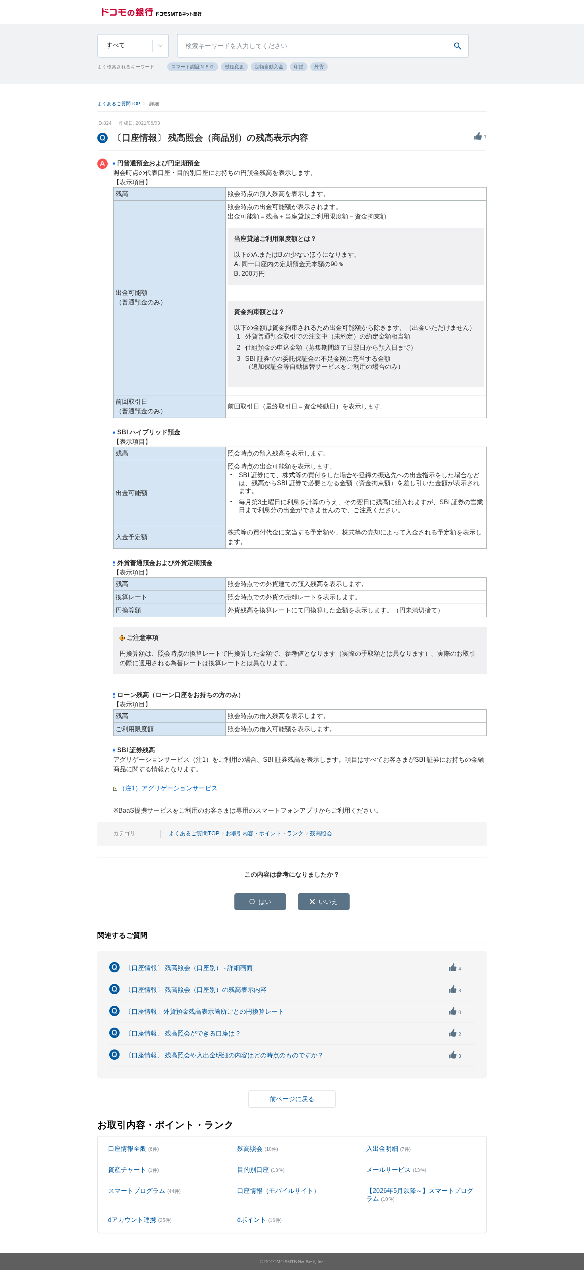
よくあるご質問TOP (118, 103)
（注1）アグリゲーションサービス (168, 788)
